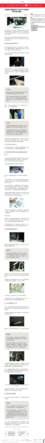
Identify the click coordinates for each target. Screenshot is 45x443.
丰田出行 (11, 440)
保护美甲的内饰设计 (34, 25)
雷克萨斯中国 (6, 440)
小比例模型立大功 (34, 29)
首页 (8, 5)
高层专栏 (17, 5)
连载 (26, 5)
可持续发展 (36, 5)
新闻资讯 (22, 5)
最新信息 (12, 5)
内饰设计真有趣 (34, 30)
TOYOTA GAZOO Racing (18, 440)
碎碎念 (41, 5)
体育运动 (30, 5)
